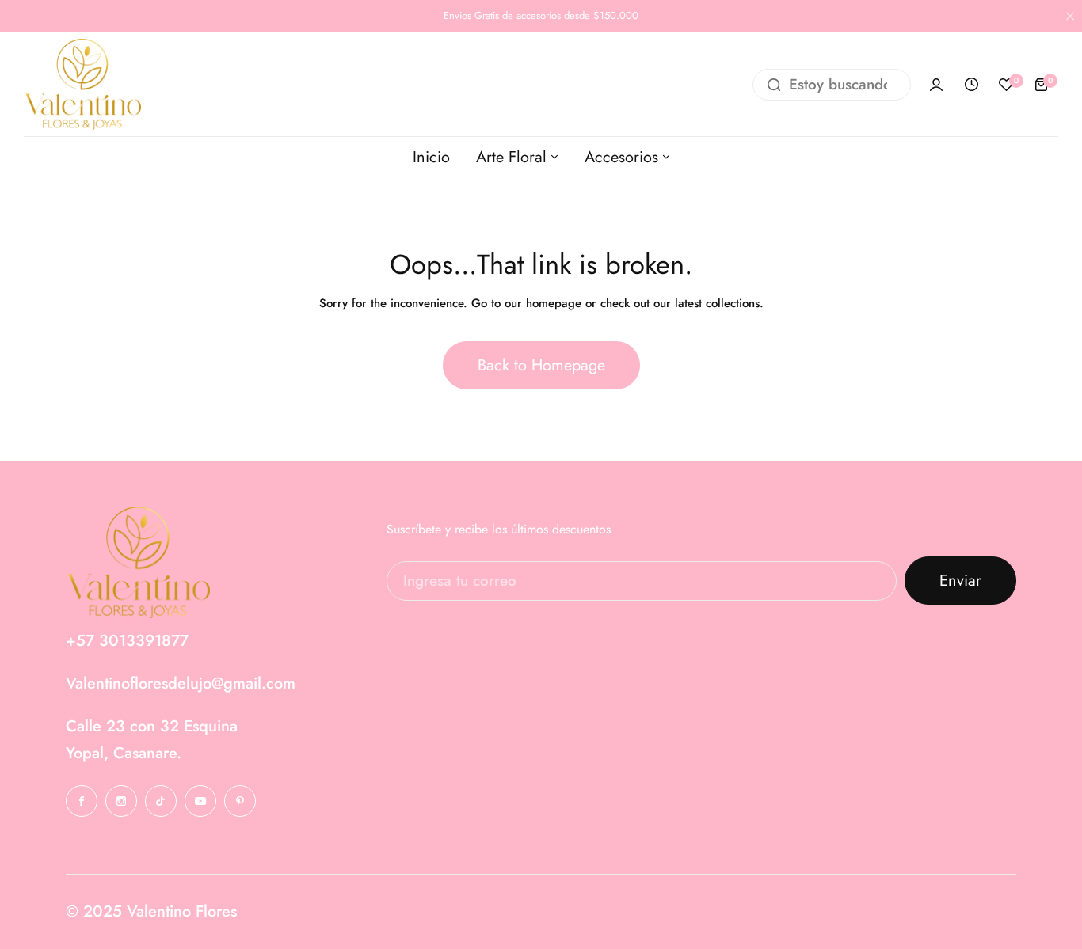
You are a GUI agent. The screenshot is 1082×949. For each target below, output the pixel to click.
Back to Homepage (541, 365)
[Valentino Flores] (82, 84)
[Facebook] (81, 801)
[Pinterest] (240, 801)
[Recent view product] (971, 84)
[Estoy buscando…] (773, 85)
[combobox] (831, 85)
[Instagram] (121, 801)
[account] (936, 84)
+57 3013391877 (127, 640)
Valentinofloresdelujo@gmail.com (180, 683)
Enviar (960, 580)
